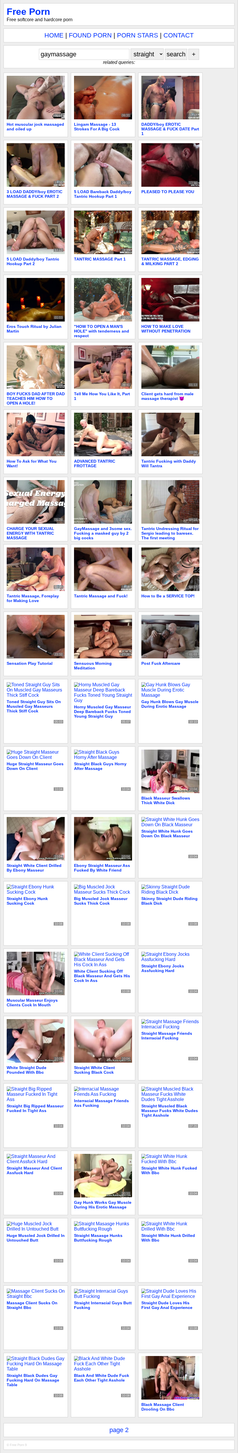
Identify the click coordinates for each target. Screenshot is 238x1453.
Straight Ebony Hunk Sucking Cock (27, 901)
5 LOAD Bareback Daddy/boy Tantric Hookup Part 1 (102, 194)
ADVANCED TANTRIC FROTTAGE (94, 463)
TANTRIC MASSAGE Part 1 (100, 259)
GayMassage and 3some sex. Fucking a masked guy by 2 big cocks (103, 533)
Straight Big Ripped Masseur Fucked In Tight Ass (35, 1108)
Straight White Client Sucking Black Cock (94, 1070)
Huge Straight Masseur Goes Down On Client (35, 766)
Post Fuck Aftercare (160, 663)
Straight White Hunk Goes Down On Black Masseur (167, 833)
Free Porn (28, 11)
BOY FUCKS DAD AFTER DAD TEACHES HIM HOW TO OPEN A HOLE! (36, 398)
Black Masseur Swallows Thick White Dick (165, 800)
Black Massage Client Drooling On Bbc (162, 1406)
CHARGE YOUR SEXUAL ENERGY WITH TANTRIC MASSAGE (30, 533)
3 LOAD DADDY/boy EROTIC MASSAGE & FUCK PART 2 (34, 194)
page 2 (119, 1430)
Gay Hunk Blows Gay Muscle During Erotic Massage (170, 704)
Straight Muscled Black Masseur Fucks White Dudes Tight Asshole (169, 1111)
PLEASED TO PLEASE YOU (167, 191)
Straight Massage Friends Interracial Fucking (166, 1035)
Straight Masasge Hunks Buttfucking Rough (98, 1237)
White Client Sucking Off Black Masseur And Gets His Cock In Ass (102, 976)
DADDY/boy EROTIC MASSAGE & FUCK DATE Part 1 (170, 129)
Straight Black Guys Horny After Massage (100, 766)
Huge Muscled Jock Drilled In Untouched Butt (36, 1237)
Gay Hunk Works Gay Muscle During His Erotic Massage (102, 1204)
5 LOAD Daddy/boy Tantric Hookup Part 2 (33, 261)
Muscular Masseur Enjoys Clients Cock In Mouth (32, 1002)
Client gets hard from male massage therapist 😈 (167, 396)
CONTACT (178, 35)
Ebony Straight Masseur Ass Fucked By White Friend (102, 867)
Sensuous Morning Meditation (93, 665)
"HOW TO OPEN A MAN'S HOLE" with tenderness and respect (101, 331)
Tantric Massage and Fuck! (101, 596)
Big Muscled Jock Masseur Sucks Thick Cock (100, 901)
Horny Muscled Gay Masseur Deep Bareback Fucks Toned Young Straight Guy (102, 712)
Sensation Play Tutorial (30, 663)
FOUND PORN (90, 35)
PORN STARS (137, 35)
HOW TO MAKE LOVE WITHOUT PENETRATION (165, 328)
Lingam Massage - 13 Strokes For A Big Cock (97, 126)
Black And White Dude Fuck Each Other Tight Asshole (101, 1377)
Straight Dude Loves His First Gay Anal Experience (166, 1305)
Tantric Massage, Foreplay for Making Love (33, 598)
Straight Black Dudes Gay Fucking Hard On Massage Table (33, 1380)
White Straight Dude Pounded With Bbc (26, 1070)
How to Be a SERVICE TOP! (168, 596)
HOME (54, 35)
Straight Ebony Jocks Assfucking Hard (162, 968)
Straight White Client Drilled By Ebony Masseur (34, 867)
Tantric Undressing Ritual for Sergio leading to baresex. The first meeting (170, 533)
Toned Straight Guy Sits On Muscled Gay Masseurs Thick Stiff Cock (34, 706)
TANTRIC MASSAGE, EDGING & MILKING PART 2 (170, 261)
